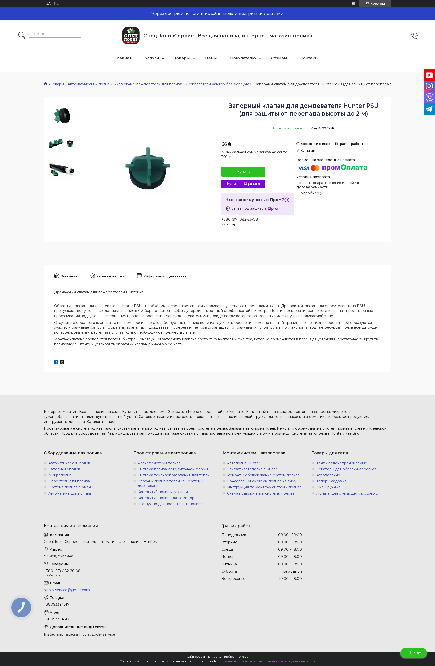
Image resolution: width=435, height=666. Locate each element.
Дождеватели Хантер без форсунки (218, 84)
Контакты (310, 58)
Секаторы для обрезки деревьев (346, 469)
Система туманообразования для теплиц (175, 475)
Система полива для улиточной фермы (173, 469)
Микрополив (59, 475)
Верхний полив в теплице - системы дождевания (170, 483)
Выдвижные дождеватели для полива (147, 84)
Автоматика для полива (69, 493)
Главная (123, 58)
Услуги (152, 58)
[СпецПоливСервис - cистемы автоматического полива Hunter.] (131, 35)
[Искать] (21, 36)
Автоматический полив (89, 84)
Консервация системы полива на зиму (261, 481)
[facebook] (56, 363)
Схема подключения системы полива (260, 493)
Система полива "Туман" (70, 487)
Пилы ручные (328, 487)
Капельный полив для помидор (166, 498)
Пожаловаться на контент (241, 661)
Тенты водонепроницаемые (341, 463)
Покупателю (243, 58)
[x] (62, 363)
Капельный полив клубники (163, 491)
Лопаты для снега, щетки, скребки (347, 493)
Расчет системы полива (159, 463)
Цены (211, 58)
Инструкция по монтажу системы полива (264, 487)
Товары (182, 58)
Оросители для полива (69, 481)
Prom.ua (241, 656)
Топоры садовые (331, 481)
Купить (243, 171)
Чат (417, 653)
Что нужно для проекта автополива (170, 504)
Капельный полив (64, 469)
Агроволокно (328, 475)
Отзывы (279, 58)
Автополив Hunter (243, 463)
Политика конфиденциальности (290, 661)
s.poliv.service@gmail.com (67, 590)
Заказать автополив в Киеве (252, 469)
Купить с (234, 184)
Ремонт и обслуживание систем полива (263, 475)
